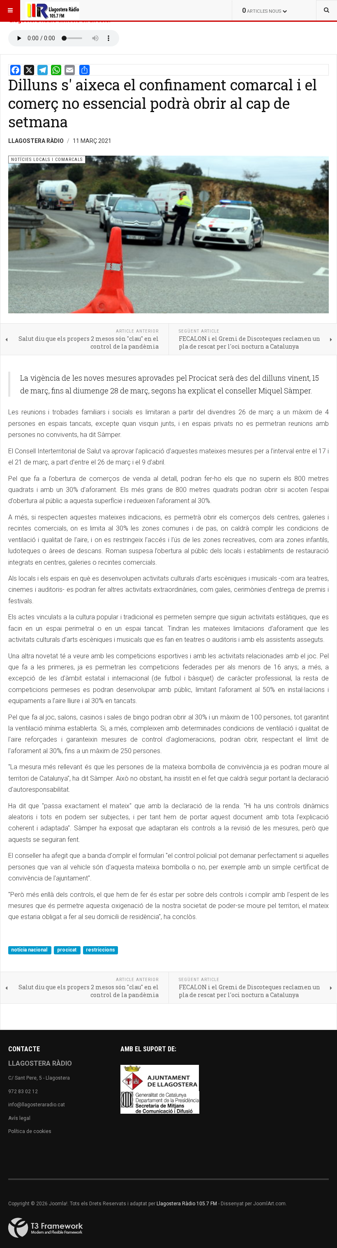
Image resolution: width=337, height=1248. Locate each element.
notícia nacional (29, 950)
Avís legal (19, 1118)
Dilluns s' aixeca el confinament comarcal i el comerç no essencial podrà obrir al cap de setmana (162, 103)
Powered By (45, 1228)
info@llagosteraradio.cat (36, 1105)
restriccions (100, 950)
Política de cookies (29, 1131)
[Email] (69, 70)
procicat (67, 950)
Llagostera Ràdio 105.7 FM (187, 1204)
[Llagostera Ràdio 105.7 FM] (52, 10)
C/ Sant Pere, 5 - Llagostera (39, 1078)
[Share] (84, 70)
